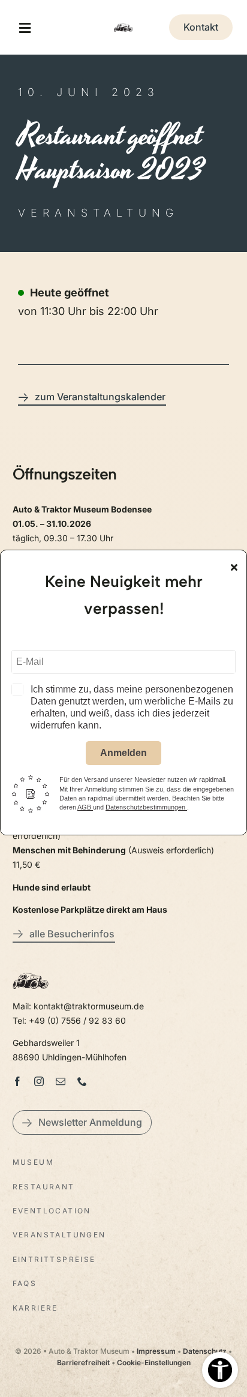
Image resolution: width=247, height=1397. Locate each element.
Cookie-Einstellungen (154, 1362)
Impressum (156, 1351)
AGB (85, 807)
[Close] (234, 567)
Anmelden (123, 753)
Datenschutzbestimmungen (146, 807)
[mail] (60, 1081)
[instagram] (39, 1081)
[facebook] (17, 1081)
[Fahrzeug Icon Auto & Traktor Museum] (123, 23)
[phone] (82, 1081)
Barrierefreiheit (83, 1362)
